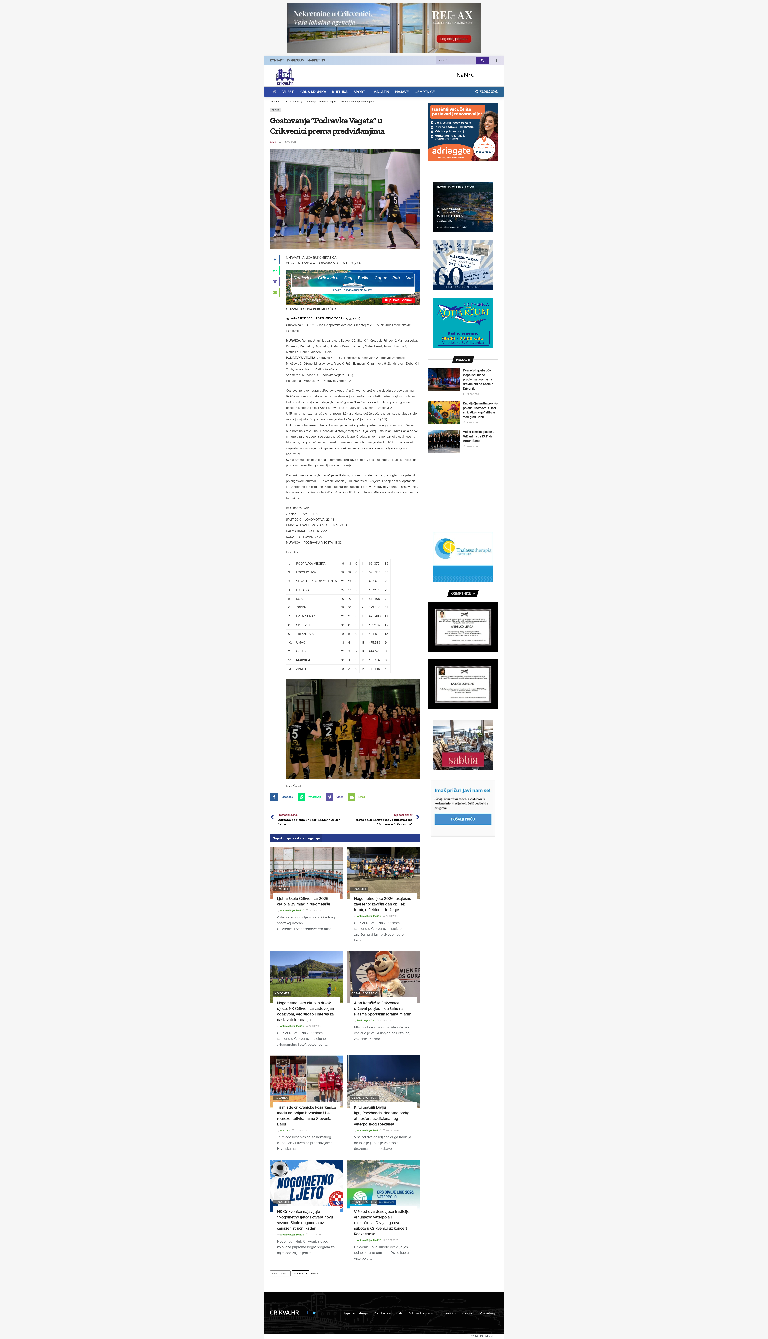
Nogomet (359, 889)
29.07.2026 (392, 1240)
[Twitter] (314, 1313)
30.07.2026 (315, 1234)
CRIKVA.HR (284, 1312)
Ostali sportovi (364, 993)
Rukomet (281, 889)
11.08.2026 (385, 1020)
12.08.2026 (315, 1026)
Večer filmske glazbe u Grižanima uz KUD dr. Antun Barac (479, 436)
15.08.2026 (392, 916)
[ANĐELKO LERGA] (463, 627)
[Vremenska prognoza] (476, 74)
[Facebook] (496, 60)
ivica (273, 142)
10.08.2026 (301, 1130)
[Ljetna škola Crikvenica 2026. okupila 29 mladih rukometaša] (306, 873)
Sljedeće (299, 1273)
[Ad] (384, 28)
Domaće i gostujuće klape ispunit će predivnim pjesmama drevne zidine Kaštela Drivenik (478, 379)
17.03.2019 (290, 142)
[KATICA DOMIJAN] (463, 684)
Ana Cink (285, 1130)
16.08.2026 (315, 910)
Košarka (281, 1097)
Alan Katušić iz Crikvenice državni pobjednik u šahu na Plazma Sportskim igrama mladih (382, 1009)
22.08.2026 (472, 394)
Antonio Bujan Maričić (292, 910)
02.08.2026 (392, 1130)
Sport (275, 110)
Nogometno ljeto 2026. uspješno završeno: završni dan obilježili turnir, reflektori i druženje (382, 904)
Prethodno (281, 1273)
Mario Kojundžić (365, 1020)
